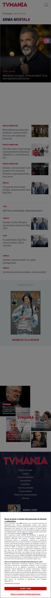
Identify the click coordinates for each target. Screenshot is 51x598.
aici (5, 550)
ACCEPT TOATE (25, 589)
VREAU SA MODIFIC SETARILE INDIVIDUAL (25, 594)
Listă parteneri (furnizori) (12, 583)
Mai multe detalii (28, 533)
